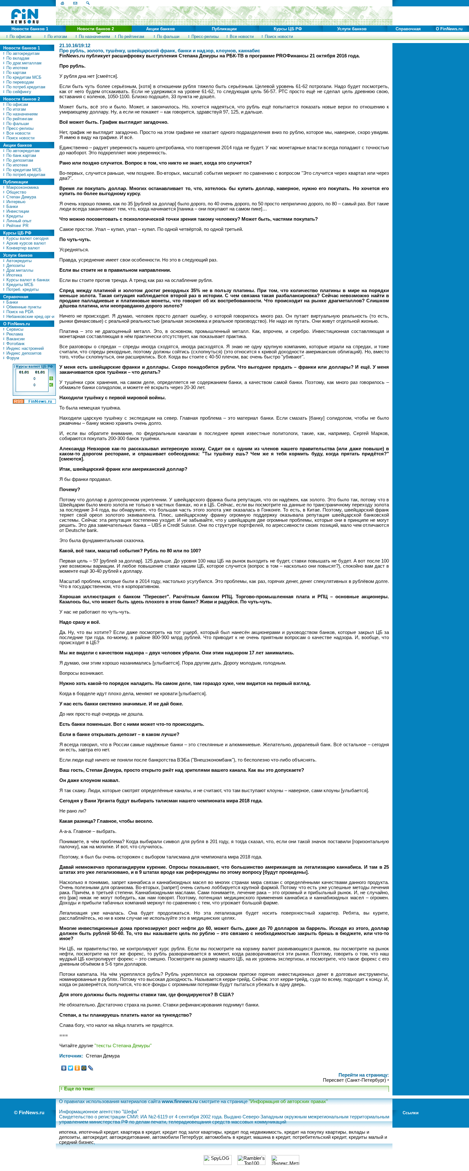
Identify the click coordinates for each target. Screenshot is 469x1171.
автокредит (95, 1137)
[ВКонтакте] (64, 1068)
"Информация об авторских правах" (288, 1101)
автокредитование (129, 1137)
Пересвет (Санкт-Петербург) (354, 1080)
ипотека (67, 1132)
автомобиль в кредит (228, 1137)
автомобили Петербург (177, 1137)
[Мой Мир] (84, 1068)
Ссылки (411, 1112)
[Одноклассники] (77, 1068)
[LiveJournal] (90, 1068)
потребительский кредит (319, 1137)
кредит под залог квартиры (192, 1132)
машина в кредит (271, 1137)
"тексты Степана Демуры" (123, 1045)
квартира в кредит (140, 1132)
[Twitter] (70, 1068)
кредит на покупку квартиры (315, 1132)
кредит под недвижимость (253, 1132)
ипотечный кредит (98, 1132)
